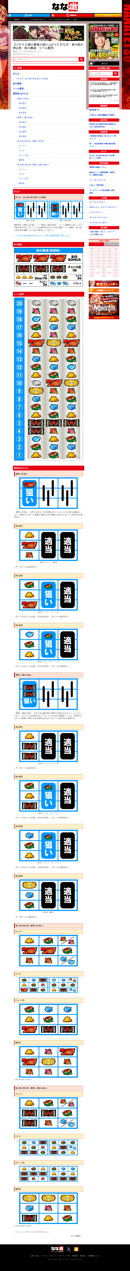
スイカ (21, 150)
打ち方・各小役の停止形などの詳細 (33, 79)
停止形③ (22, 113)
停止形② (22, 108)
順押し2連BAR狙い (26, 117)
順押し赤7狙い (24, 99)
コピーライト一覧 (64, 1256)
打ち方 (16, 74)
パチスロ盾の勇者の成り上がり (38, 19)
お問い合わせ (35, 1256)
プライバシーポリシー (48, 1256)
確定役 (21, 160)
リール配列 (18, 88)
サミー (24, 19)
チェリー (22, 146)
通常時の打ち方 (20, 93)
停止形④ (22, 136)
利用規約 (75, 1256)
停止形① (22, 103)
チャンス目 (23, 155)
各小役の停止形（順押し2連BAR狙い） (34, 165)
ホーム (104, 63)
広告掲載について (93, 1256)
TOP (10, 19)
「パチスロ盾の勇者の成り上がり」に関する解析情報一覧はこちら (42, 235)
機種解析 (17, 19)
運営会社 (83, 1256)
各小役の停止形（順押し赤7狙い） (32, 141)
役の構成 (17, 83)
